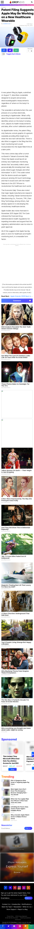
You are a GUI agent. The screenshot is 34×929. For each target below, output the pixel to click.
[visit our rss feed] (28, 888)
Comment (22, 301)
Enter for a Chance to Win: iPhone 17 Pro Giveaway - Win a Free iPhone (17, 5)
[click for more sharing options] (16, 50)
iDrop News (14, 922)
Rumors (3, 7)
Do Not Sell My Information (11, 917)
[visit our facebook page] (6, 888)
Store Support (11, 909)
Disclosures (18, 919)
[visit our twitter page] (10, 888)
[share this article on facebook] (4, 50)
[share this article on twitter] (10, 50)
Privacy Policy (10, 916)
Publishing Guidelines (25, 917)
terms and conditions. (21, 924)
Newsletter (17, 907)
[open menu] (2, 2)
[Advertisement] (17, 73)
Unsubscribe (16, 904)
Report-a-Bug (22, 909)
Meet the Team (7, 907)
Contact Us (6, 904)
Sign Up (28, 828)
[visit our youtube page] (24, 888)
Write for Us (27, 907)
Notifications (26, 904)
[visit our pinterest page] (15, 888)
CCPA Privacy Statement (21, 916)
